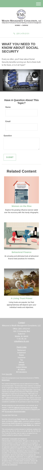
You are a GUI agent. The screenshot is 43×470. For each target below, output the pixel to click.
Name (8, 107)
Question (8, 135)
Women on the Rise (22, 206)
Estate (21, 355)
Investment (21, 352)
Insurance (21, 357)
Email (7, 121)
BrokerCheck (6, 380)
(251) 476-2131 (22, 33)
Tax (21, 360)
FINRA (15, 421)
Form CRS (9, 374)
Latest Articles (21, 367)
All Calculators (21, 372)
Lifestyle (21, 364)
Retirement (21, 350)
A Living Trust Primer (21, 298)
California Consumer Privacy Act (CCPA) (25, 407)
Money (21, 362)
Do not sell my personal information (15, 411)
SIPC (20, 421)
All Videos (21, 369)
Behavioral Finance (21, 252)
